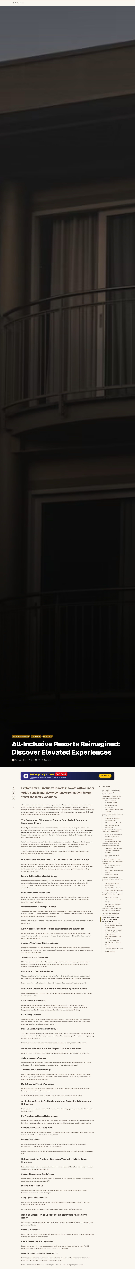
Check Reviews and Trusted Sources (113, 901)
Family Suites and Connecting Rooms (114, 871)
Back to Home (19, 3)
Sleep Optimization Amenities (114, 890)
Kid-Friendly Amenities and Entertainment (113, 866)
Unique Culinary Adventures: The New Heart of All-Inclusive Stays (111, 797)
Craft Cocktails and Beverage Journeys (114, 810)
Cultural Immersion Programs (113, 848)
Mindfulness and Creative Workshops (112, 856)
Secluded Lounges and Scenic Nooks (112, 884)
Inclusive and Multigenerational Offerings (113, 840)
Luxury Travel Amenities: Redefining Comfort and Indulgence (112, 815)
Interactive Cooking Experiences (111, 806)
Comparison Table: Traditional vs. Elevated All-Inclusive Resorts (112, 909)
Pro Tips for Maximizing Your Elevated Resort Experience (110, 914)
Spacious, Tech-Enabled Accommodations (112, 819)
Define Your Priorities (111, 897)
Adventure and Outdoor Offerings (112, 851)
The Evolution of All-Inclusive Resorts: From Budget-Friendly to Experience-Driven (112, 792)
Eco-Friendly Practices (112, 837)
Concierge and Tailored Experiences (112, 826)
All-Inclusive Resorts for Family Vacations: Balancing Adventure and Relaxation (112, 861)
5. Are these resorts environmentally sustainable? (114, 948)
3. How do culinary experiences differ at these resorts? (113, 936)
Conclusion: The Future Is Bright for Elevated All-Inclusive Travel (110, 919)
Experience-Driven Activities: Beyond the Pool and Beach (110, 844)
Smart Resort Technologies (113, 834)
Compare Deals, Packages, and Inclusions (113, 905)
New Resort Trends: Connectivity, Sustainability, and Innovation (112, 830)
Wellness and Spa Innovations (114, 823)
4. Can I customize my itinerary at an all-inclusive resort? (113, 942)
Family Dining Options (111, 874)
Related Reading (110, 951)
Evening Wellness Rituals (112, 888)
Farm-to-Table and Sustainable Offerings (111, 801)
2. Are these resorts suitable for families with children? (113, 931)
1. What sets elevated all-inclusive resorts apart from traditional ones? (113, 925)
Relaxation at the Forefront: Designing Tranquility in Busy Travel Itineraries (112, 879)
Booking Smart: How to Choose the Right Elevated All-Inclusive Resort (112, 894)
